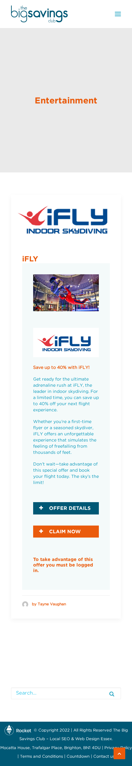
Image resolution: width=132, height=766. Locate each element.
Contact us (104, 756)
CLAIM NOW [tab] (64, 531)
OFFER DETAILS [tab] (69, 508)
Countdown (78, 756)
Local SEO (60, 739)
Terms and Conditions (41, 756)
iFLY (30, 259)
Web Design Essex (93, 739)
